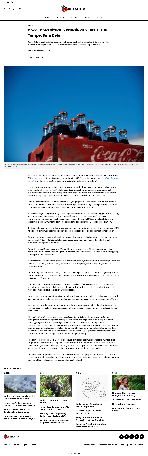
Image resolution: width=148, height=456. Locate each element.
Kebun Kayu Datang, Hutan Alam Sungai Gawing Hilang (55, 408)
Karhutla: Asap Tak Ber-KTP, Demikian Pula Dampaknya (17, 410)
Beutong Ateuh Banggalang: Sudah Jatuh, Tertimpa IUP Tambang (53, 416)
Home (47, 17)
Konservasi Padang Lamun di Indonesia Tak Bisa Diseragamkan (20, 404)
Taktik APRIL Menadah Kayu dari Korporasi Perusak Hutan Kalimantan (55, 422)
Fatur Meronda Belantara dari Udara (126, 409)
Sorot (74, 17)
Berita (60, 17)
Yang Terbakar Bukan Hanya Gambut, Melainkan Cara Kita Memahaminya (90, 420)
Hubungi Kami (127, 445)
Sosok (100, 17)
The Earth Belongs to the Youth (126, 399)
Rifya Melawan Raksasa (123, 404)
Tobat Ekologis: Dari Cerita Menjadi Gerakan (88, 412)
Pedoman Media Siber (108, 445)
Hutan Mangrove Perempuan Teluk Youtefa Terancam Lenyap (19, 417)
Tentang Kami (89, 445)
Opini (87, 17)
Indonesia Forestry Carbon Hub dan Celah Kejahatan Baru (91, 425)
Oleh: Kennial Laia (35, 57)
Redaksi (140, 445)
